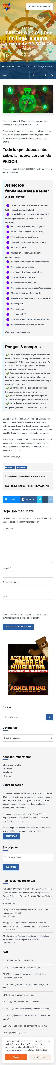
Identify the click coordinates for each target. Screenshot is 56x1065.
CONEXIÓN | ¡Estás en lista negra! (18, 960)
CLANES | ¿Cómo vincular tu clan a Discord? (22, 967)
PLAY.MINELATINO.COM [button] (40, 6)
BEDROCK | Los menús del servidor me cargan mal (25, 1026)
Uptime (7, 776)
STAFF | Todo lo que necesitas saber (18, 995)
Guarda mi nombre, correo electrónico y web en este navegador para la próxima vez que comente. (25, 616)
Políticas (8, 772)
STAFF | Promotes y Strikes (15, 1033)
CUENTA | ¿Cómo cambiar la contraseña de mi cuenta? (26, 1008)
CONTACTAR (11, 836)
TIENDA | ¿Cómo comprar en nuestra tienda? (22, 1002)
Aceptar (16, 1057)
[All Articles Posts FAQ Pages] (28, 75)
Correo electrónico (11, 582)
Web (5, 596)
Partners (8, 769)
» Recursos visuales (12, 765)
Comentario (8, 528)
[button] (52, 6)
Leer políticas (39, 1057)
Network (10, 66)
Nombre (7, 568)
